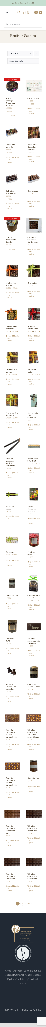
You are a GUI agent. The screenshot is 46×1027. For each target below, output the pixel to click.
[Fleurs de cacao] (12, 494)
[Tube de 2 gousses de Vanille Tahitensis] (12, 446)
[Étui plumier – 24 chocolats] (34, 400)
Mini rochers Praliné (12, 284)
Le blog (27, 970)
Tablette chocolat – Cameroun (10, 876)
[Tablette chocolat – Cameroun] (12, 861)
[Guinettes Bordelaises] (12, 178)
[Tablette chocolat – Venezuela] (34, 813)
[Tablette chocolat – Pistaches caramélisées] (12, 717)
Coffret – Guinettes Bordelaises (32, 239)
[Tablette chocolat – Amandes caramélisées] (34, 717)
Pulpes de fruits (31, 370)
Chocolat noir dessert (33, 596)
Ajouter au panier (31, 427)
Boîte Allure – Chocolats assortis (33, 147)
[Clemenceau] (34, 178)
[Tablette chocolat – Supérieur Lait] (12, 813)
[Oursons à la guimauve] (12, 357)
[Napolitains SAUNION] (34, 446)
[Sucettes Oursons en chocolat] (12, 672)
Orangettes (32, 283)
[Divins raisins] (12, 583)
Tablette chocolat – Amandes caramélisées (33, 733)
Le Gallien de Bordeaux (12, 327)
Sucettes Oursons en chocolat (11, 686)
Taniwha (37, 1010)
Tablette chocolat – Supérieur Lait (10, 829)
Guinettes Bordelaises (11, 192)
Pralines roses (31, 553)
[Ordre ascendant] (36, 53)
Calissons (10, 552)
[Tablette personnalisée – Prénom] (34, 626)
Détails (13, 116)
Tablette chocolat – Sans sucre (32, 876)
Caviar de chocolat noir (33, 685)
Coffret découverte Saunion (11, 239)
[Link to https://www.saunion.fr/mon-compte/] (36, 12)
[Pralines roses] (34, 540)
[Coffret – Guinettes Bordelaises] (34, 225)
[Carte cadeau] (34, 86)
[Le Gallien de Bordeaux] (12, 314)
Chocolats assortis (10, 146)
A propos (17, 970)
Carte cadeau (33, 98)
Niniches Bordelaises (32, 327)
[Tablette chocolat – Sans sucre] (34, 861)
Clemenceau (32, 191)
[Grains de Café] (12, 626)
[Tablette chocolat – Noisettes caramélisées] (12, 765)
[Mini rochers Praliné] (12, 270)
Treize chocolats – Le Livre (32, 508)
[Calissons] (12, 540)
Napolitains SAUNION (32, 459)
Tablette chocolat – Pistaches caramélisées (12, 733)
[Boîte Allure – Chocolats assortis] (34, 132)
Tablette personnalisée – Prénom (33, 641)
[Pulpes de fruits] (34, 357)
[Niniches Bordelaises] (34, 314)
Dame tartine (33, 778)
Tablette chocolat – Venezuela (32, 828)
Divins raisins (12, 595)
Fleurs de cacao (10, 507)
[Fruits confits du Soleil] (12, 400)
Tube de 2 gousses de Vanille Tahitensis (10, 462)
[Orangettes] (34, 270)
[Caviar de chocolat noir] (34, 672)
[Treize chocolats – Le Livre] (34, 494)
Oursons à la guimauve (11, 370)
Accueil (8, 970)
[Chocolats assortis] (12, 132)
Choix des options (31, 111)
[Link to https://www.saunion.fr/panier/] (40, 12)
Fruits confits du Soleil (12, 414)
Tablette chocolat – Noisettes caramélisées (12, 781)
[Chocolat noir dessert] (34, 583)
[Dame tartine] (34, 765)
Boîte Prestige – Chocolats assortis (10, 102)
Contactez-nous (22, 974)
